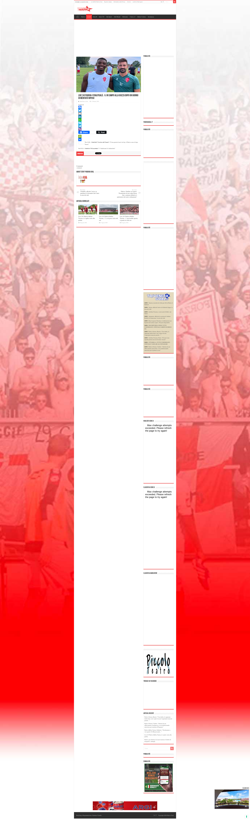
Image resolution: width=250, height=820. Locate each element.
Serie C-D (101, 17)
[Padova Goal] (88, 8)
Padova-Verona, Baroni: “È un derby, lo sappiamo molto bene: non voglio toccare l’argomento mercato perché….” (156, 333)
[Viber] (108, 129)
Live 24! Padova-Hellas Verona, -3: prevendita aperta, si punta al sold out (129, 218)
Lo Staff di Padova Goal (96, 2)
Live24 (89, 17)
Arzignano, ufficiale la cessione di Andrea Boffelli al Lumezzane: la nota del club (157, 317)
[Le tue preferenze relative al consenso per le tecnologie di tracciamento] (246, 816)
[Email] (108, 113)
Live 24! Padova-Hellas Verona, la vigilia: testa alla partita (86, 218)
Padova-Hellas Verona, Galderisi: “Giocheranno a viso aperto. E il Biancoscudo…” (157, 731)
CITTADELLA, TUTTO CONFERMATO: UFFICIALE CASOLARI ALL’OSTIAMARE (157, 343)
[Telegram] (108, 126)
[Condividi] (108, 139)
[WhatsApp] (108, 119)
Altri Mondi (117, 17)
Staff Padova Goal (84, 101)
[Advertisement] (125, 37)
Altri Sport (109, 17)
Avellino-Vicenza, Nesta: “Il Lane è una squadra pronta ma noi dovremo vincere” (156, 338)
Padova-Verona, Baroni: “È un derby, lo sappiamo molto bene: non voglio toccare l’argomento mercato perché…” (158, 718)
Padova (83, 17)
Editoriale (125, 17)
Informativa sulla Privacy (119, 2)
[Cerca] (174, 1)
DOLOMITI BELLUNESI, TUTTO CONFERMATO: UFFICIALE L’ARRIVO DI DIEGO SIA (157, 327)
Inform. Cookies (141, 17)
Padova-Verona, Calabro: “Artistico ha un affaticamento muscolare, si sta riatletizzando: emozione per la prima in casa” (157, 348)
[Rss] (161, 2)
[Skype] (108, 123)
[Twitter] (108, 110)
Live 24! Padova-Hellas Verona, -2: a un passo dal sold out (108, 218)
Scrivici (129, 2)
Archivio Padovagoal (137, 2)
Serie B (95, 17)
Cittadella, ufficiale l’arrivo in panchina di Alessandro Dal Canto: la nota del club (89, 192)
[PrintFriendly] (108, 136)
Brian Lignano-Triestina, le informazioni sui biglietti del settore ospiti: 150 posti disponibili (158, 321)
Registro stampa (108, 2)
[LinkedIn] (108, 116)
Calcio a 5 (132, 17)
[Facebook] (163, 2)
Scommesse (151, 17)
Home (77, 17)
